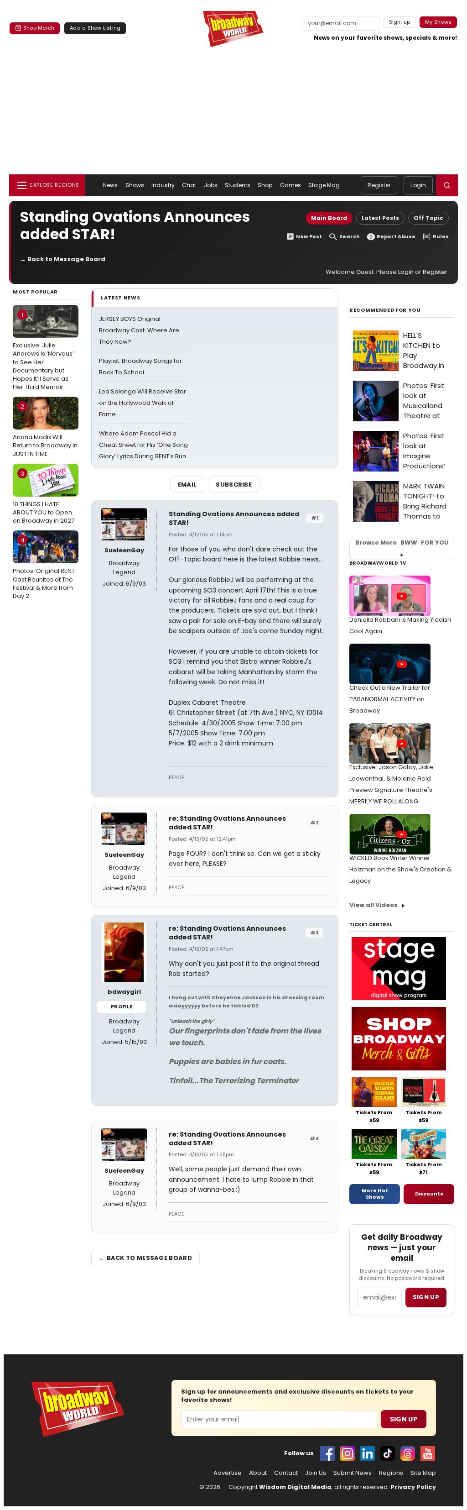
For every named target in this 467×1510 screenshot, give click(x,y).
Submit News (352, 1473)
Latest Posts (380, 218)
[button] (447, 185)
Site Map (423, 1473)
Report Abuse (396, 237)
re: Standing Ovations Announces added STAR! (227, 823)
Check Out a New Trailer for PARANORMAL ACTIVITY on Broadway (389, 699)
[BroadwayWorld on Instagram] (347, 1453)
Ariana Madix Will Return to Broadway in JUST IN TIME (45, 430)
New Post (309, 237)
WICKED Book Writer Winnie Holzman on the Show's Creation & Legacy (400, 869)
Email (187, 484)
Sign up (426, 1297)
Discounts (429, 1193)
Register (379, 185)
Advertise (227, 1473)
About (258, 1473)
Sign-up (399, 22)
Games (290, 185)
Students (237, 185)
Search (349, 237)
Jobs (211, 185)
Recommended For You (385, 310)
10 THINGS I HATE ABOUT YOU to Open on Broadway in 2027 (43, 497)
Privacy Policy (413, 1487)
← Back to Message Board (62, 259)
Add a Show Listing (95, 27)
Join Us (315, 1473)
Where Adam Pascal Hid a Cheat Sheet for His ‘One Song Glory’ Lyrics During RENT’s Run (143, 445)
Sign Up (403, 1419)
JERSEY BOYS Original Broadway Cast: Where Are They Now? (139, 330)
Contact (286, 1473)
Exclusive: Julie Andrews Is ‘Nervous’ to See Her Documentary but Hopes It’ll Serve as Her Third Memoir (43, 350)
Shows (135, 185)
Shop (265, 185)
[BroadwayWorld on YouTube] (428, 1453)
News (110, 185)
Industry (163, 185)
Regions (391, 1473)
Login (418, 185)
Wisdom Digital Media (295, 1487)
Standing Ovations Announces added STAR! (234, 518)
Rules (441, 237)
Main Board (329, 218)
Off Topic (428, 218)
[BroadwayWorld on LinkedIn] (367, 1453)
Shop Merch (38, 27)
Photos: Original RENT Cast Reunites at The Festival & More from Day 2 (44, 568)
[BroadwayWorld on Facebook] (327, 1453)
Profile (121, 1006)
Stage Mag (324, 185)
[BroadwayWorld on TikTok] (387, 1453)
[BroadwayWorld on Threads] (408, 1453)
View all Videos (373, 905)
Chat (189, 185)
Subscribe (234, 484)
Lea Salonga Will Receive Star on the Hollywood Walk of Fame (142, 403)
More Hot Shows (375, 1194)
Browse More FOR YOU (402, 543)
